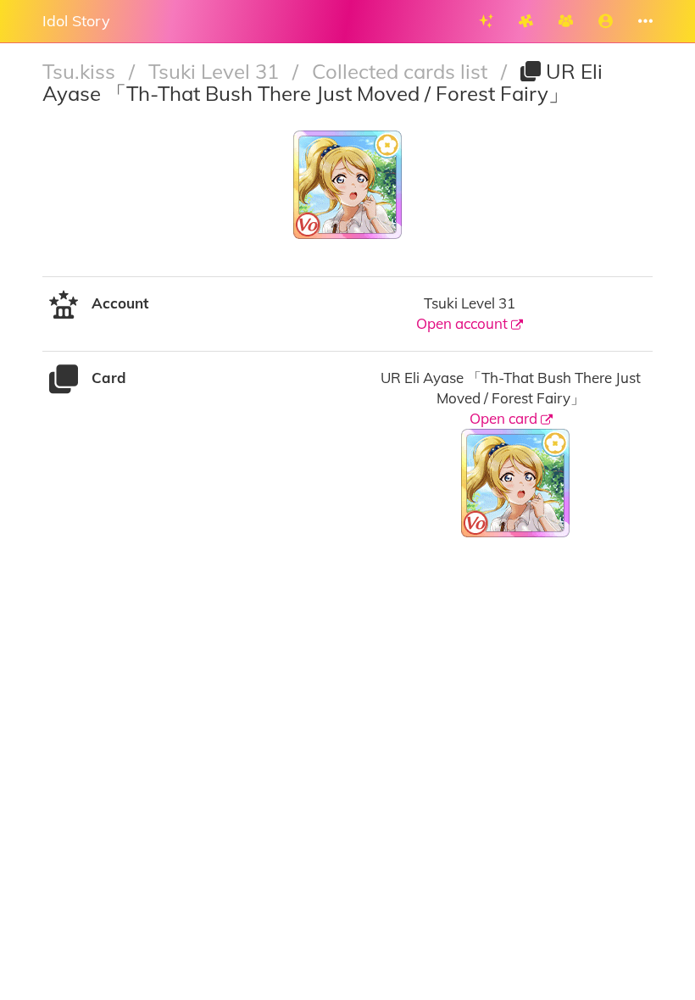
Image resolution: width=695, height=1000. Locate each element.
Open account (463, 323)
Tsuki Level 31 (216, 71)
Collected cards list (402, 71)
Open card (505, 418)
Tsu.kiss (81, 71)
